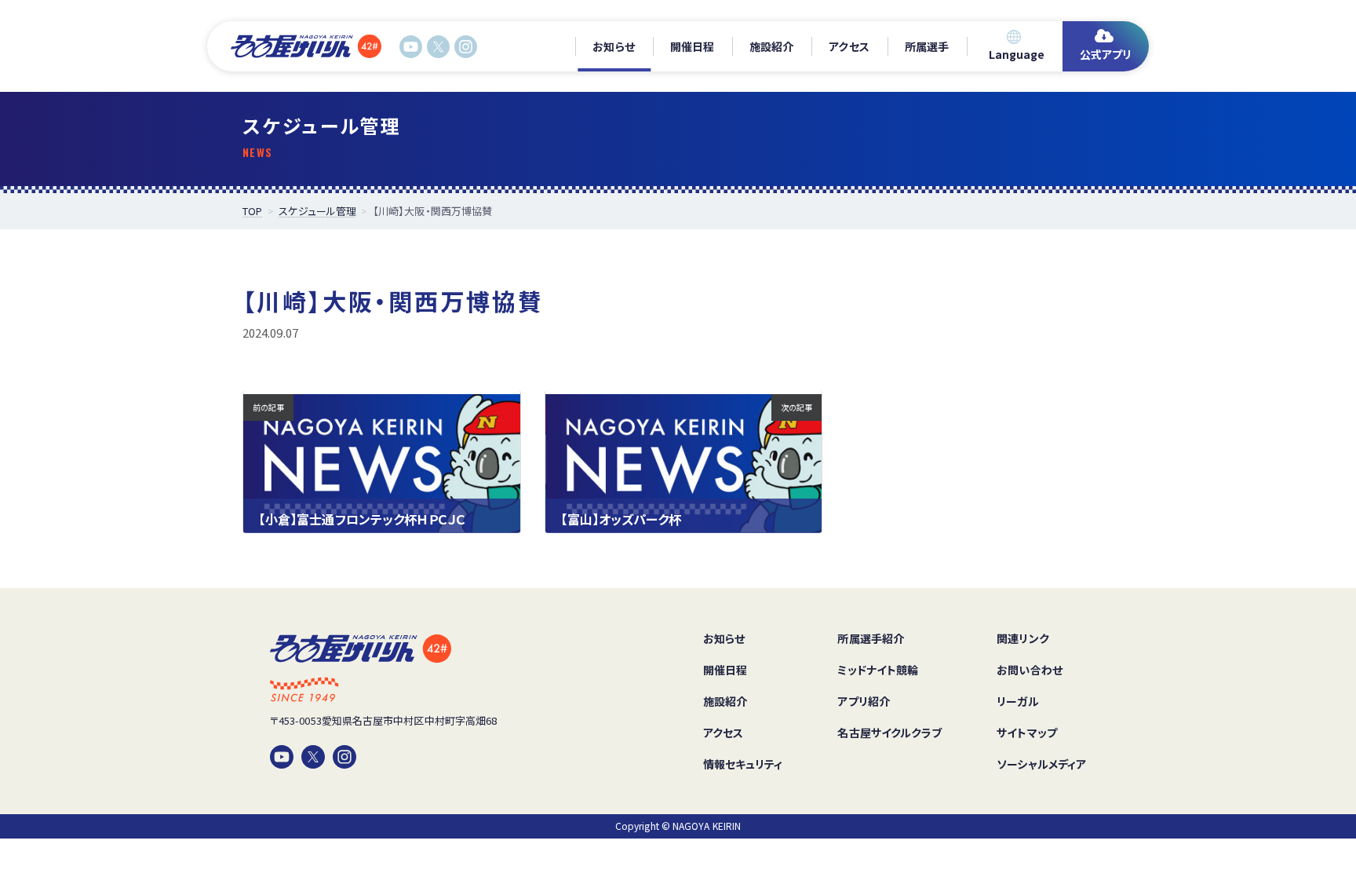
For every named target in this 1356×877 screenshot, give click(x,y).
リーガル (1017, 701)
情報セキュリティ (743, 764)
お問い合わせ (1029, 670)
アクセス (849, 46)
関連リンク (1022, 638)
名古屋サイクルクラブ (889, 732)
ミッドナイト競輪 (877, 670)
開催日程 (692, 46)
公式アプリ (1106, 54)
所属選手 (927, 46)
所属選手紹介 (870, 638)
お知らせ (613, 46)
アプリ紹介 (863, 701)
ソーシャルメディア (1041, 764)
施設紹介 (771, 46)
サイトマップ (1026, 732)
